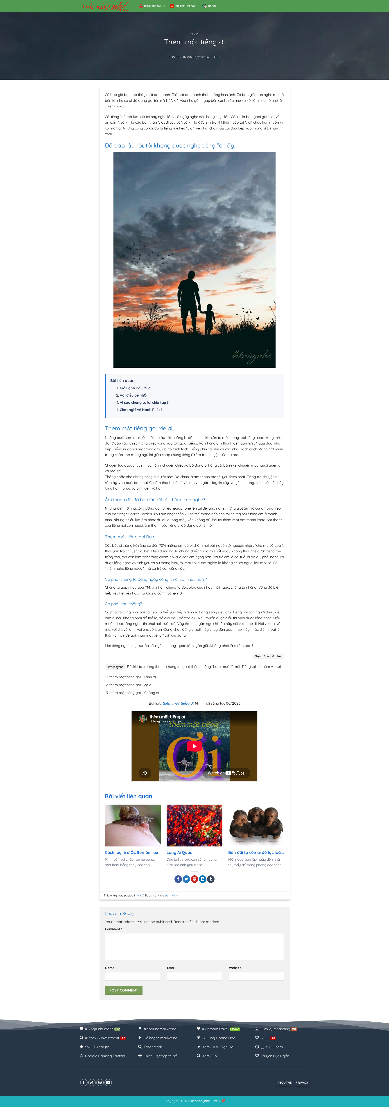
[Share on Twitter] (186, 879)
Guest (215, 57)
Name (109, 968)
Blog (212, 6)
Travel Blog (185, 6)
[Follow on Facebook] (84, 1082)
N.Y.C (194, 34)
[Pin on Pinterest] (194, 879)
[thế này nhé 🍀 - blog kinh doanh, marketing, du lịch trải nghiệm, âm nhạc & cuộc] (106, 6)
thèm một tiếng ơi (177, 703)
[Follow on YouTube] (108, 1082)
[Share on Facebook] (178, 879)
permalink (172, 895)
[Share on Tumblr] (211, 879)
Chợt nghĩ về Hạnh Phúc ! (141, 409)
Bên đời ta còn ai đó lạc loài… (256, 852)
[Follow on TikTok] (92, 1082)
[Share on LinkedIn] (202, 879)
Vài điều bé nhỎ (133, 395)
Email (171, 968)
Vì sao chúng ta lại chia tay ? (144, 402)
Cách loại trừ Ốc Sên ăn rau (131, 852)
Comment (113, 929)
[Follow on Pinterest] (100, 1082)
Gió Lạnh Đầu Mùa (135, 388)
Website (235, 968)
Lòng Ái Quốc (179, 852)
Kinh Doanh (153, 6)
